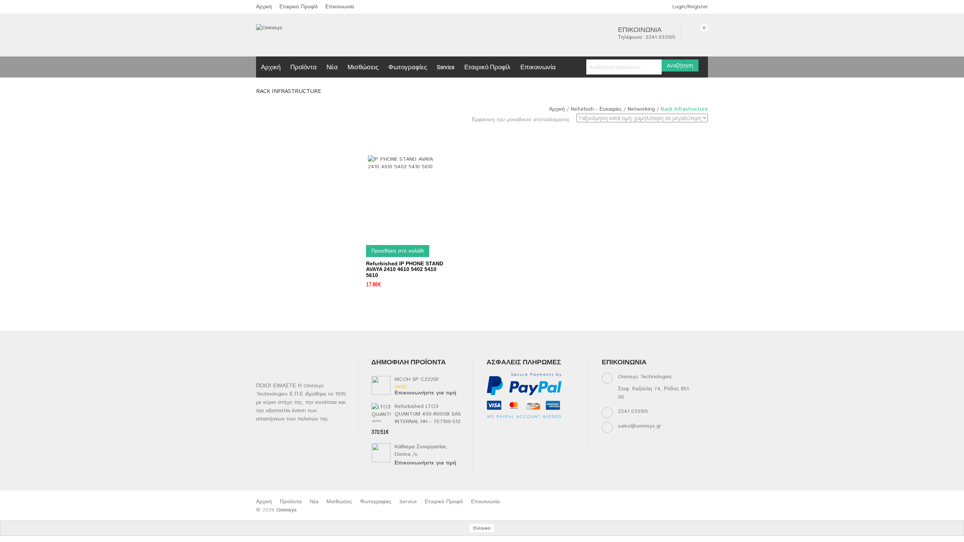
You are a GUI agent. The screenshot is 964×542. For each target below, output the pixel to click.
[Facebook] (492, 429)
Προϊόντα (303, 66)
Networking (641, 109)
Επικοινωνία (339, 7)
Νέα (332, 66)
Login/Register (689, 7)
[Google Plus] (506, 439)
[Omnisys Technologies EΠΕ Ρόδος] (269, 28)
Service (446, 66)
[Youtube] (550, 429)
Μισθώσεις (363, 66)
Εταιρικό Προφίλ (298, 7)
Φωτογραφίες (407, 66)
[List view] (585, 133)
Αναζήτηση (680, 65)
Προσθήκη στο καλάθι (397, 251)
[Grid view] (575, 133)
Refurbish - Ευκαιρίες (596, 109)
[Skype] (492, 439)
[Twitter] (506, 429)
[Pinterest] (565, 429)
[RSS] (536, 429)
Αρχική (264, 7)
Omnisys (286, 510)
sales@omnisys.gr (639, 426)
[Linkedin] (521, 429)
